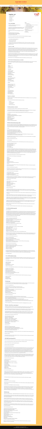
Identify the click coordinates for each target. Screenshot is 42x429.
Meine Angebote (16, 5)
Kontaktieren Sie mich (29, 5)
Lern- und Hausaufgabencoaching (28, 28)
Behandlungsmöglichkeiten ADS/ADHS (30, 26)
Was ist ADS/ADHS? (27, 23)
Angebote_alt (12, 14)
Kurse (20, 5)
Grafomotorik (26, 31)
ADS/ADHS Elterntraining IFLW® (28, 30)
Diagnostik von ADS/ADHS (29, 25)
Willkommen (11, 5)
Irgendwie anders (21, 2)
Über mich (24, 5)
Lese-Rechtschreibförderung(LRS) (28, 27)
